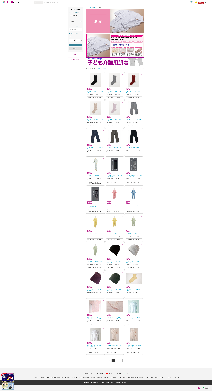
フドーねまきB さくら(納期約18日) (113, 205)
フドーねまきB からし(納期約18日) (94, 233)
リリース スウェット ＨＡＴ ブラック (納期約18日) (114, 261)
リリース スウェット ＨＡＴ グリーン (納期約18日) (114, 290)
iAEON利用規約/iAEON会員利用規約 (54, 377)
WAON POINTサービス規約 (109, 377)
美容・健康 (91, 7)
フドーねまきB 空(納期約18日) (132, 205)
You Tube (110, 373)
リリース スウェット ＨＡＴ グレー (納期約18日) (133, 261)
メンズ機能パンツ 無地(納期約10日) (113, 147)
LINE (127, 373)
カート (191, 3)
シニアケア (96, 7)
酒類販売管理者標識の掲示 (95, 377)
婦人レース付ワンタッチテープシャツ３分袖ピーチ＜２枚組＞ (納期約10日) (95, 318)
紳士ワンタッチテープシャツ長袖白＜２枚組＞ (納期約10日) (95, 346)
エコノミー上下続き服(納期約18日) (94, 175)
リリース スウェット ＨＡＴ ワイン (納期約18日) (95, 290)
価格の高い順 (105, 68)
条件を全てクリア (76, 48)
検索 (58, 2)
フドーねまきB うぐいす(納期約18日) (133, 233)
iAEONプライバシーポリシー (70, 377)
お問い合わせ (169, 377)
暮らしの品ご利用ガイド (75, 59)
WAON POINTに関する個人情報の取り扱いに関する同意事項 (129, 377)
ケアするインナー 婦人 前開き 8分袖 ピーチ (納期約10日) (133, 346)
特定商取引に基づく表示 (84, 377)
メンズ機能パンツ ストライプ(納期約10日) (133, 119)
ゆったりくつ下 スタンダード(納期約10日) (95, 91)
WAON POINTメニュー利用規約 (150, 377)
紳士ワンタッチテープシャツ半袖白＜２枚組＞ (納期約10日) (133, 318)
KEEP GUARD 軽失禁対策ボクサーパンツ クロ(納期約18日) (114, 176)
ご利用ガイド (75, 54)
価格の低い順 (99, 68)
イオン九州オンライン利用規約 (39, 377)
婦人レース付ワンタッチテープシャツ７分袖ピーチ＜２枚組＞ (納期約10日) (114, 318)
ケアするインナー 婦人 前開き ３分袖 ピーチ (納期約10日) (114, 346)
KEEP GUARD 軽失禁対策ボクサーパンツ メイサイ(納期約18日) (134, 176)
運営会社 (175, 377)
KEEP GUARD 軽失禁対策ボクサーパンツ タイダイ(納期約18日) (95, 205)
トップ (87, 7)
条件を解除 (78, 36)
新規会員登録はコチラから (201, 3)
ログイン (196, 3)
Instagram (119, 373)
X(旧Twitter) (101, 373)
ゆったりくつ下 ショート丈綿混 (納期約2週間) (133, 290)
